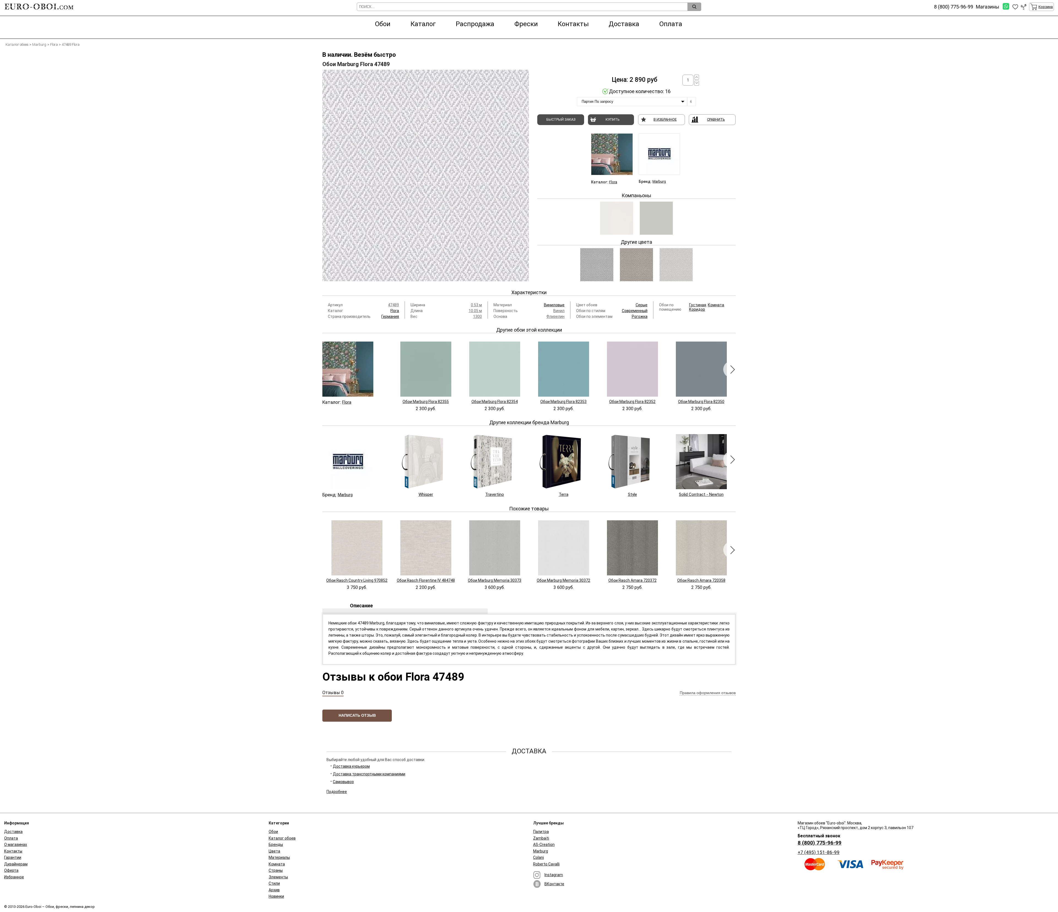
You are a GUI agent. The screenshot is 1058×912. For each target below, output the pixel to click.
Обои (382, 24)
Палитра (541, 831)
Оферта (11, 870)
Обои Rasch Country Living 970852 (356, 580)
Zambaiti (541, 838)
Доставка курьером (351, 766)
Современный (634, 310)
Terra (563, 494)
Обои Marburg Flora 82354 (494, 401)
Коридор (697, 309)
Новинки (276, 896)
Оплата (670, 24)
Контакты (573, 24)
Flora (613, 182)
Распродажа (475, 24)
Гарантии (12, 857)
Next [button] (731, 369)
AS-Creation (544, 844)
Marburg (659, 181)
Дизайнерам (16, 864)
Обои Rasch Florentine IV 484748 (426, 580)
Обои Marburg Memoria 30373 (494, 580)
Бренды (276, 844)
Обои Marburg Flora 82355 (426, 401)
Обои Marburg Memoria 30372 (563, 580)
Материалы (279, 857)
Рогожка (639, 316)
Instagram (553, 875)
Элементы (278, 877)
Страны (276, 870)
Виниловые (554, 305)
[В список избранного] (1015, 7)
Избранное (14, 877)
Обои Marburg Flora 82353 (563, 401)
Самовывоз (343, 782)
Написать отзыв (357, 715)
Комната (716, 305)
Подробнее (336, 791)
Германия (390, 316)
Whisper (426, 494)
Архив (274, 890)
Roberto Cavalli (546, 864)
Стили (274, 883)
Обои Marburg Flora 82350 (701, 401)
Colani (538, 857)
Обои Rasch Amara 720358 (701, 580)
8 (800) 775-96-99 (819, 843)
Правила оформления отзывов (708, 693)
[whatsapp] (1006, 6)
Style (632, 494)
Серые (641, 305)
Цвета (274, 851)
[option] (425, 175)
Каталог (423, 24)
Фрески (526, 24)
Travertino (494, 494)
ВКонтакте (554, 884)
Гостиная (697, 305)
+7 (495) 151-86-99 (819, 852)
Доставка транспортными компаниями (369, 774)
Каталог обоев (282, 838)
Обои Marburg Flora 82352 (632, 401)
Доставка (624, 24)
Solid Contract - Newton (701, 494)
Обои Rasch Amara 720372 (632, 580)
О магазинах (15, 844)
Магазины (987, 7)
